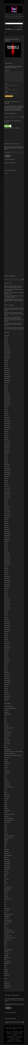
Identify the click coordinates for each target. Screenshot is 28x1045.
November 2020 (7, 470)
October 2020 (6, 472)
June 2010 (6, 688)
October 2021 (6, 449)
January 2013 (6, 645)
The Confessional (7, 936)
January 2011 (6, 676)
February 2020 (7, 488)
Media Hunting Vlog (8, 855)
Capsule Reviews (7, 749)
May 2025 (6, 364)
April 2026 (6, 343)
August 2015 (6, 588)
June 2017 (6, 545)
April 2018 (6, 525)
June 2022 (6, 433)
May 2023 (6, 411)
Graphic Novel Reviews (8, 820)
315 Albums (6, 710)
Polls (5, 884)
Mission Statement (11, 1040)
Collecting (6, 761)
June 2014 (6, 613)
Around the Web (15, 1031)
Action (5, 716)
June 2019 (6, 500)
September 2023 (7, 403)
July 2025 (6, 360)
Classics (5, 759)
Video (5, 959)
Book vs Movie (7, 743)
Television (6, 928)
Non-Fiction (6, 879)
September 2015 (7, 586)
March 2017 (6, 551)
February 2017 (7, 553)
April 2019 (6, 503)
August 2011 (6, 662)
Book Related (7, 739)
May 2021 (6, 458)
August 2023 (6, 405)
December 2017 (7, 533)
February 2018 (7, 529)
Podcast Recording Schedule (17, 1032)
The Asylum (6, 934)
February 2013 (7, 643)
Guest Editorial (7, 822)
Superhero (6, 924)
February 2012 (7, 658)
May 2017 (6, 547)
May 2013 (6, 637)
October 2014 (6, 606)
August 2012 (6, 651)
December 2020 (7, 468)
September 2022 (7, 427)
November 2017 (7, 535)
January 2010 (6, 698)
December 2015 (7, 580)
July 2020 (6, 478)
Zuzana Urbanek (7, 327)
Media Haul (6, 853)
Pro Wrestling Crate (8, 886)
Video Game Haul (7, 961)
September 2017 (7, 539)
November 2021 (7, 447)
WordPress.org (7, 987)
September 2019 (7, 498)
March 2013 (6, 641)
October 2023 (6, 401)
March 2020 (6, 486)
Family (5, 800)
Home (15, 26)
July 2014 (6, 611)
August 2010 (6, 684)
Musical (5, 871)
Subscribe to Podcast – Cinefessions (12, 128)
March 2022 (6, 439)
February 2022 (7, 441)
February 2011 (7, 674)
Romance (6, 896)
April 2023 (6, 413)
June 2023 (6, 409)
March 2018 (6, 527)
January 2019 (6, 509)
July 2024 (6, 384)
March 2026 (6, 345)
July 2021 (6, 454)
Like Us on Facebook (10, 1012)
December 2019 (7, 492)
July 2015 (6, 590)
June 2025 (6, 362)
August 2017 (6, 541)
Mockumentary (7, 861)
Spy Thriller (6, 918)
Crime (5, 775)
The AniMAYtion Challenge (9, 932)
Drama (5, 788)
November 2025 (7, 352)
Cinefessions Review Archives (14, 1038)
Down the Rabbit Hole (8, 786)
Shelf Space (6, 910)
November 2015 (7, 582)
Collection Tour (7, 763)
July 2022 (6, 431)
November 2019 (7, 494)
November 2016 (7, 558)
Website (6, 91)
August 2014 (6, 609)
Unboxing (6, 955)
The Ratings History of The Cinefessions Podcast (14, 1036)
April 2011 (6, 670)
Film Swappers (7, 810)
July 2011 (6, 664)
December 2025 (7, 350)
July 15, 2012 (8, 39)
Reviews (6, 892)
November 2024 (7, 376)
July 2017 (6, 543)
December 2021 (7, 445)
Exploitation (6, 798)
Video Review (7, 963)
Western (6, 969)
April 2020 (6, 484)
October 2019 (6, 496)
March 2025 (6, 368)
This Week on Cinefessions (9, 937)
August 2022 (6, 429)
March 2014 (6, 619)
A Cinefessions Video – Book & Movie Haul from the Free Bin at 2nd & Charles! (13, 324)
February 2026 (7, 347)
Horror (5, 826)
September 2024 (7, 380)
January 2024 (6, 396)
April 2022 (6, 437)
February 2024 (7, 394)
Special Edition (7, 916)
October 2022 (6, 425)
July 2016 (6, 566)
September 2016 (7, 562)
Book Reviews (7, 741)
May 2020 (6, 482)
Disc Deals (6, 781)
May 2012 (6, 655)
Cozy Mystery (7, 773)
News (5, 877)
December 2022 (7, 421)
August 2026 (6, 335)
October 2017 (6, 537)
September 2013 (7, 629)
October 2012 (6, 649)
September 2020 (7, 474)
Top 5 (5, 947)
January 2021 (6, 466)
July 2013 (6, 633)
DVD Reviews (6, 794)
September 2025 (7, 356)
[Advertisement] (10, 136)
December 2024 (7, 374)
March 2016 (6, 574)
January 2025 (6, 372)
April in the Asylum (7, 731)
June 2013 (6, 635)
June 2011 (6, 666)
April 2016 (6, 572)
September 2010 (7, 682)
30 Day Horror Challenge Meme (10, 708)
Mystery (5, 875)
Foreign (5, 812)
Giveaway (6, 816)
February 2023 (7, 417)
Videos (5, 965)
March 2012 (6, 657)
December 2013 (7, 625)
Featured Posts (18, 1040)
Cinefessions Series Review (9, 753)
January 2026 (6, 348)
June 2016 (6, 568)
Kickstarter (6, 839)
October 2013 (6, 627)
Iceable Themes (19, 1028)
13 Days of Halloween (8, 706)
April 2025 (6, 366)
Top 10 (5, 945)
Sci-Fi (5, 900)
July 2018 (6, 519)
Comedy (5, 765)
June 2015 (6, 592)
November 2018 (7, 511)
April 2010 (6, 692)
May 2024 (6, 388)
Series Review (7, 908)
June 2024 (6, 386)
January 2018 (6, 531)
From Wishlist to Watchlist (9, 814)
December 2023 (7, 398)
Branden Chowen (14, 39)
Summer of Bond (7, 922)
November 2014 (7, 604)
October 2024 (6, 378)
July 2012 (6, 653)
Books (5, 745)
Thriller (5, 941)
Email (6, 87)
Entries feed (6, 983)
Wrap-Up (6, 971)
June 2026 (6, 339)
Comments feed (7, 985)
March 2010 (6, 694)
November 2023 (7, 399)
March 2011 (6, 672)
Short (5, 912)
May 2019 (6, 502)
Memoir (5, 857)
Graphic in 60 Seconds (8, 818)
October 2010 (6, 680)
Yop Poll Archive (19, 1037)
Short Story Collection (8, 914)
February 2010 (7, 696)
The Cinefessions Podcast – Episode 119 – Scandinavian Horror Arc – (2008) (14, 309)
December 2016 (7, 556)
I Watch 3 (6, 833)
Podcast (5, 883)
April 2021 (6, 460)
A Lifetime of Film (7, 714)
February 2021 (7, 464)
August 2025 (6, 358)
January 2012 (6, 660)
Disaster (6, 779)
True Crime (6, 951)
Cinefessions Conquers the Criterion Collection (13, 751)
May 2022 (6, 435)
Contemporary (7, 771)
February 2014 (7, 621)
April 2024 (6, 390)
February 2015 (7, 600)
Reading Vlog (6, 890)
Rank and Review (7, 888)
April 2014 (6, 617)
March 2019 (6, 505)
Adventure (6, 724)
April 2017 (6, 549)
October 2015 (6, 584)
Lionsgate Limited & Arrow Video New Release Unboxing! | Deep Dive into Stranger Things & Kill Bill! (13, 300)
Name (6, 83)
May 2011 (6, 668)
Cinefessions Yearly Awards (17, 1041)
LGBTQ (5, 841)
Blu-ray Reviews (7, 733)
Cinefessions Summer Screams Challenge (12, 755)
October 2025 (6, 354)
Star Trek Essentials (8, 920)
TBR (5, 926)
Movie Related (7, 863)
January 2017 (6, 554)
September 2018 (7, 515)
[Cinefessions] (14, 6)
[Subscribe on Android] (7, 125)
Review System (9, 1041)
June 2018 (6, 521)
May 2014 (6, 615)
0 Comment (8, 40)
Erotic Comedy (7, 796)
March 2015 (6, 598)
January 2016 (6, 578)
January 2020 (6, 490)
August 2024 (6, 382)
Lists (5, 845)
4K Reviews (6, 712)
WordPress (7, 1028)
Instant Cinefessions (8, 837)
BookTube (6, 747)
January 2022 (6, 443)
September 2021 (7, 451)
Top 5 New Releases (8, 949)
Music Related (7, 869)
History (5, 824)
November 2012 (7, 647)
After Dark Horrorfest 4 (8, 728)
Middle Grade (7, 859)
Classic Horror (7, 757)
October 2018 (6, 513)
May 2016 (6, 570)
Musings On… (7, 873)
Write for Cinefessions (11, 1037)
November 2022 (7, 423)
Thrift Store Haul (7, 939)
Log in (5, 981)
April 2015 (6, 596)
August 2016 (6, 564)
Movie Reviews (7, 865)
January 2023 (6, 419)
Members (21, 1031)
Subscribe (8, 156)
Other (5, 881)
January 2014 (6, 623)
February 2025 (7, 370)
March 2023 (6, 415)
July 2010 (6, 686)
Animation (6, 729)
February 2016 (7, 576)
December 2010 (7, 678)
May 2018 (6, 523)
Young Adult (6, 975)
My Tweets (6, 173)
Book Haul (6, 737)
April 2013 (6, 639)
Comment (7, 70)
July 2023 (6, 407)
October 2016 (6, 560)
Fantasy (5, 802)
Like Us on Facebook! (9, 162)
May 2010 (6, 690)
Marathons (6, 851)
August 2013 (6, 631)
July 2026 (6, 337)
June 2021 (6, 456)
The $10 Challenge (8, 930)
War (5, 967)
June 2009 (6, 700)
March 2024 (6, 392)
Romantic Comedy (7, 898)
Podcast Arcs (9, 1032)
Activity (10, 1031)
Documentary (7, 782)
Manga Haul (6, 849)
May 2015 (6, 594)
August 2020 (6, 476)
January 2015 (6, 602)
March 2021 (6, 462)
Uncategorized (7, 957)
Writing (5, 973)
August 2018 (6, 517)
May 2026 (6, 341)
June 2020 (6, 480)
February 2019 (7, 507)
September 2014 (7, 607)
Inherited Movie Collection (9, 835)
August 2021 (6, 452)
